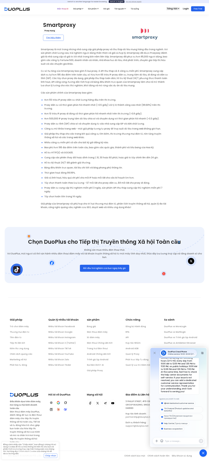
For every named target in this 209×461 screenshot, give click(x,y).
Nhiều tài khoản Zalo (58, 359)
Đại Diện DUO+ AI (95, 365)
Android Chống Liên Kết (99, 354)
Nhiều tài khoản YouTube (61, 354)
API (127, 337)
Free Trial (198, 8)
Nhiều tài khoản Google (60, 332)
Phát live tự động (18, 365)
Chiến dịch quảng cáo (21, 354)
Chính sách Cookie (27, 451)
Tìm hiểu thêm (53, 37)
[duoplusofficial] (90, 403)
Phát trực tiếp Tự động (137, 359)
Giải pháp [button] (77, 9)
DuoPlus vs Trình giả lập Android (180, 337)
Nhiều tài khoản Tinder (59, 365)
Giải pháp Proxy (95, 370)
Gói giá (106, 9)
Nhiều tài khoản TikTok (59, 348)
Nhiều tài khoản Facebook (61, 326)
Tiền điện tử (15, 337)
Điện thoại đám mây (97, 332)
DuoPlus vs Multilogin (175, 332)
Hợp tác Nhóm (133, 342)
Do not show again (133, 1)
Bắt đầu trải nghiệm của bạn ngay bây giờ (104, 268)
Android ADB (132, 348)
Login (186, 8)
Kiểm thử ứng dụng (19, 348)
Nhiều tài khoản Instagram (61, 337)
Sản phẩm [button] (92, 9)
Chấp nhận (50, 455)
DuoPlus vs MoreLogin (175, 326)
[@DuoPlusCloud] (112, 403)
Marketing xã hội (18, 359)
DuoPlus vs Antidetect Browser (180, 342)
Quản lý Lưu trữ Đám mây (138, 365)
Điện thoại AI (62, 9)
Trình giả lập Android (97, 359)
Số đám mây (93, 337)
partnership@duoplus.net (139, 417)
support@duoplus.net (137, 425)
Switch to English (117, 1)
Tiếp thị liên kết (17, 342)
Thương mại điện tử (19, 332)
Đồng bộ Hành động (136, 326)
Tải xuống (135, 9)
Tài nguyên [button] (119, 9)
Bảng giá (91, 326)
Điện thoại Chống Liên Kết (99, 342)
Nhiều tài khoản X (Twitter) (62, 342)
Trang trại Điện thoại (97, 348)
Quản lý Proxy (132, 354)
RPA (127, 332)
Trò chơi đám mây (19, 326)
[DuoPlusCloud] (97, 403)
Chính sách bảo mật (134, 455)
